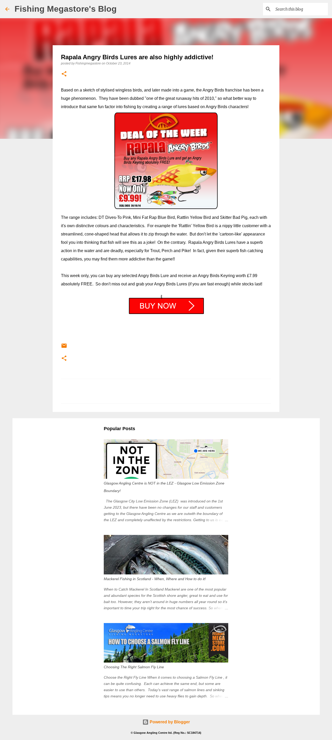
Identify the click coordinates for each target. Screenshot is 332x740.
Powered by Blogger (169, 722)
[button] (64, 74)
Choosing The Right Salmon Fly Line (134, 667)
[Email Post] (64, 348)
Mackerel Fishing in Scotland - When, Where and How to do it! (155, 579)
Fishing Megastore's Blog (66, 9)
